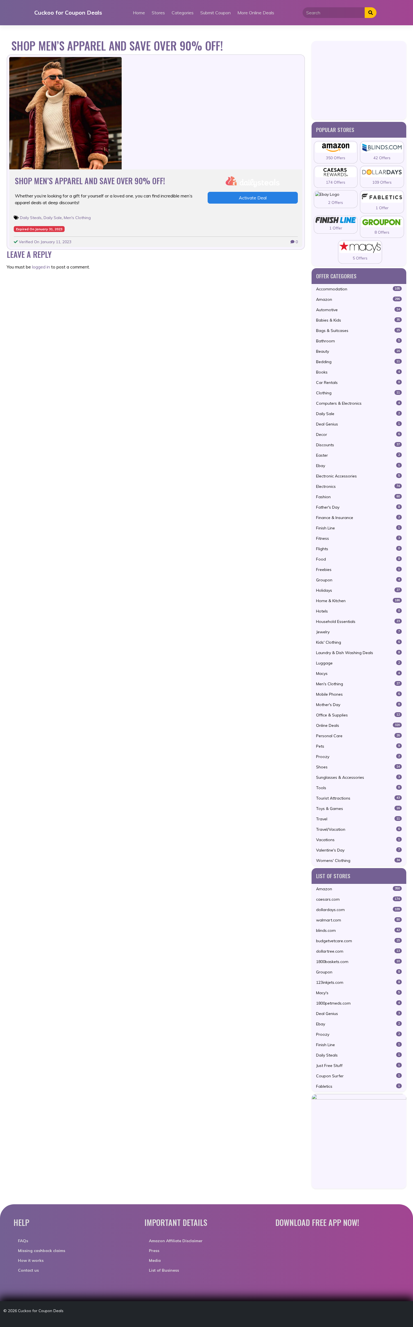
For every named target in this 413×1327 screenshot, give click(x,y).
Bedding (358, 361)
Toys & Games (358, 808)
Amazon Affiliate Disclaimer (176, 1240)
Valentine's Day (358, 850)
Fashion (358, 496)
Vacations (358, 839)
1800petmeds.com (358, 1003)
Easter (358, 455)
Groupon (358, 579)
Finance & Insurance (358, 517)
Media (155, 1260)
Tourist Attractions (358, 798)
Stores (158, 12)
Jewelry (358, 631)
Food (358, 559)
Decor (358, 434)
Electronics (358, 486)
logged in (41, 267)
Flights (358, 548)
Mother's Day (358, 704)
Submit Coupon (215, 12)
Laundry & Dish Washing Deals (358, 652)
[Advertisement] (359, 80)
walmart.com (358, 920)
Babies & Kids (358, 320)
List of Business (164, 1270)
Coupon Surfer (358, 1075)
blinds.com (358, 930)
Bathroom (358, 340)
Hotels (358, 611)
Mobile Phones (358, 694)
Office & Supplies (358, 715)
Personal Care (358, 735)
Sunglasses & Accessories (358, 777)
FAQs (23, 1240)
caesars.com (358, 899)
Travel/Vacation (358, 829)
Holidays (358, 590)
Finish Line (358, 528)
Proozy (358, 756)
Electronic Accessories (358, 476)
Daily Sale (53, 217)
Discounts (358, 444)
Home (139, 12)
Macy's (358, 992)
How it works (31, 1260)
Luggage (358, 663)
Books (358, 372)
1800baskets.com (358, 961)
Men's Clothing (77, 217)
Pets (358, 746)
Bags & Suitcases (358, 330)
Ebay (358, 465)
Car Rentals (358, 382)
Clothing (358, 392)
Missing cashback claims (41, 1250)
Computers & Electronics (358, 403)
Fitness (358, 538)
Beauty (358, 351)
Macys (358, 673)
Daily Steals (31, 217)
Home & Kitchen (358, 600)
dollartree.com (358, 951)
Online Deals (358, 725)
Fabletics (358, 1086)
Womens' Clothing (358, 860)
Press (154, 1250)
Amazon (358, 299)
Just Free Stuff (358, 1065)
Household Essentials (358, 621)
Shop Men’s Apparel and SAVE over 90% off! (90, 180)
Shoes (358, 767)
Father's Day (358, 507)
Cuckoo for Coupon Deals (68, 12)
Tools (358, 787)
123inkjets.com (358, 982)
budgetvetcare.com (358, 940)
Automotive (358, 309)
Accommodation (358, 289)
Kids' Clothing (358, 642)
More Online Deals (255, 12)
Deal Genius (358, 424)
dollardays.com (358, 909)
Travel (358, 818)
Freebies (358, 569)
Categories (183, 12)
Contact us (28, 1270)
